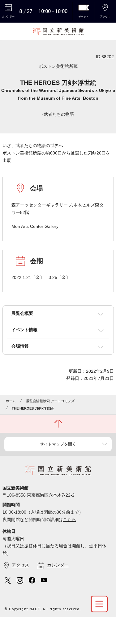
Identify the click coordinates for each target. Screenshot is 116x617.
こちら (69, 519)
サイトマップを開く (58, 444)
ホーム (11, 401)
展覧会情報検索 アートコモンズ (50, 401)
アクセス (20, 565)
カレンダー (58, 565)
